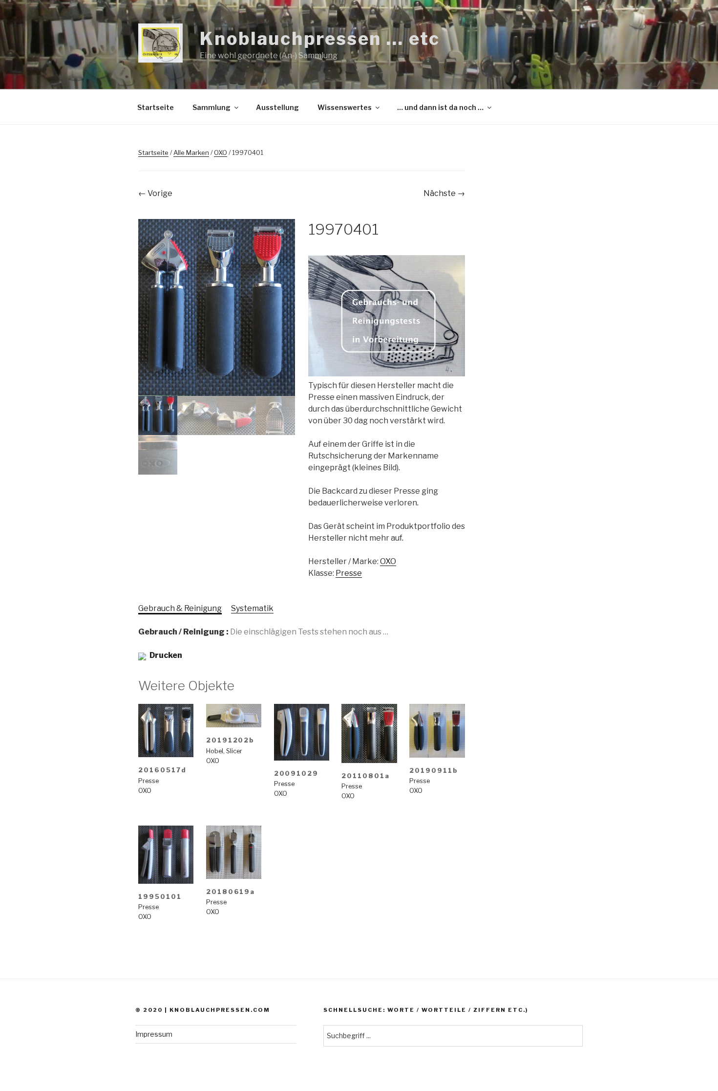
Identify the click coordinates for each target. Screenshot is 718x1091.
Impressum (153, 1034)
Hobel (214, 751)
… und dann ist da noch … (440, 107)
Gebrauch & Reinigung (180, 608)
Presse (349, 573)
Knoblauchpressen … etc (320, 38)
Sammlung (211, 107)
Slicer (234, 751)
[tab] (180, 608)
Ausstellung (277, 107)
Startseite (155, 107)
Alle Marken (191, 152)
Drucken (165, 655)
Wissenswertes (344, 107)
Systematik (252, 608)
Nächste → (444, 193)
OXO (220, 152)
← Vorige (155, 193)
